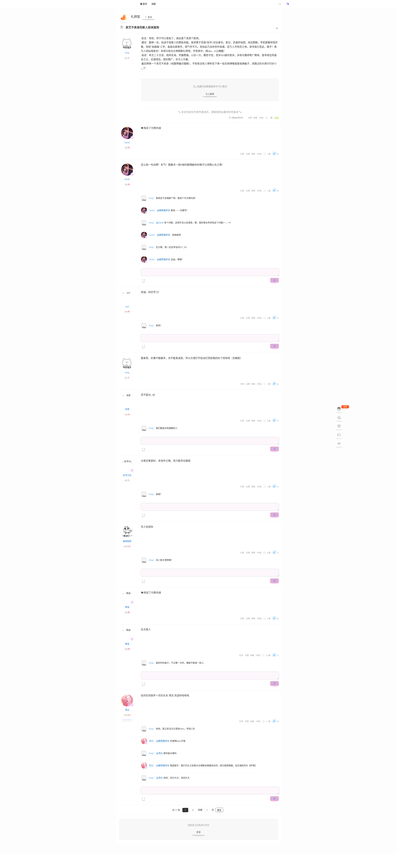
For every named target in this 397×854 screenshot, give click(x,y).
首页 (144, 3)
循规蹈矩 (127, 541)
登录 (198, 832)
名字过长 (127, 475)
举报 (255, 117)
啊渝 (127, 607)
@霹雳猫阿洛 (163, 210)
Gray (127, 52)
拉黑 (250, 117)
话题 (153, 3)
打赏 (242, 154)
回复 (276, 117)
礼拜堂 (136, 16)
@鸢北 (159, 753)
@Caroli (159, 222)
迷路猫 (120, 4)
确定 (219, 810)
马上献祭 (209, 94)
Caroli (127, 142)
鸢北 (127, 709)
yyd (127, 306)
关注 (149, 17)
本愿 (127, 409)
